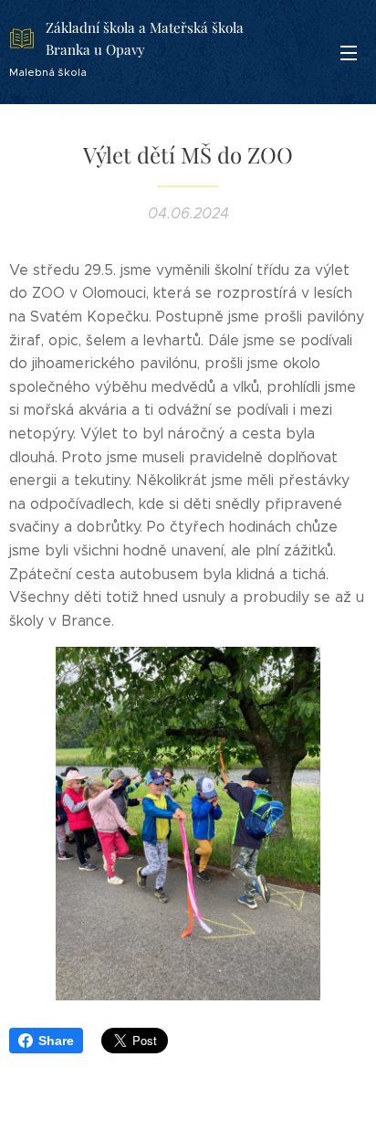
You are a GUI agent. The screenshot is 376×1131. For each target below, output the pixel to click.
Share (56, 1040)
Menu (348, 52)
